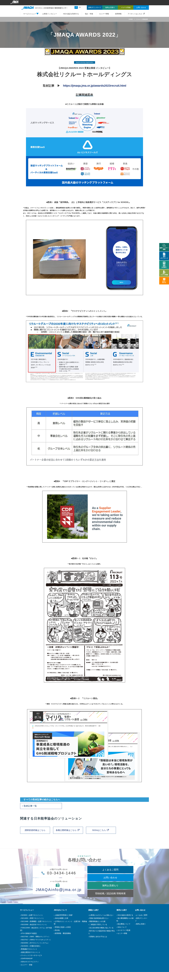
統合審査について (123, 924)
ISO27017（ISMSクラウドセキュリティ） (36, 940)
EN (80, 7)
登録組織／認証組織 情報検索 (110, 893)
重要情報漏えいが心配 (97, 921)
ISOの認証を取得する (71, 14)
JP (76, 7)
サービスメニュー (27, 910)
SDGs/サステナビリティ (30, 962)
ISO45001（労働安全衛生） (31, 946)
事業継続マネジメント (29, 949)
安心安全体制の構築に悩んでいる (101, 928)
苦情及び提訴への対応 (63, 927)
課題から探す (93, 910)
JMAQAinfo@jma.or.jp (59, 889)
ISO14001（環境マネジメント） (32, 918)
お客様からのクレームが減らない (101, 915)
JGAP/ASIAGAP (27, 958)
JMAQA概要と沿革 (61, 918)
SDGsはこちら (99, 830)
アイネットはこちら (135, 14)
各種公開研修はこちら (66, 830)
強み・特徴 (89, 14)
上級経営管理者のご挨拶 (63, 915)
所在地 (57, 930)
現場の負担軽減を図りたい (99, 918)
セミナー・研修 (26, 965)
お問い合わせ (110, 877)
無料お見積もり (110, 885)
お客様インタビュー (49, 14)
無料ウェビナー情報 (164, 248)
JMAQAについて (60, 910)
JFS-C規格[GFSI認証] (29, 933)
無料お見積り (141, 924)
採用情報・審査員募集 (63, 933)
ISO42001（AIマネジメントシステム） (35, 943)
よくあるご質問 (110, 869)
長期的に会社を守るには (98, 936)
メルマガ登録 (164, 274)
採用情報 (118, 14)
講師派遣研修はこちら (35, 830)
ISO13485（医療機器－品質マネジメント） (37, 921)
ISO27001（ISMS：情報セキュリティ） (35, 936)
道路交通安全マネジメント (30, 952)
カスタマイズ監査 (123, 930)
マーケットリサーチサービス (31, 955)
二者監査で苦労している (98, 924)
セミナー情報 (104, 14)
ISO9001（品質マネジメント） (32, 915)
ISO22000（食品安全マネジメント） (34, 924)
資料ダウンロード (164, 257)
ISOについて (122, 927)
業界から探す (122, 910)
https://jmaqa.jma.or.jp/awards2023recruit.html (94, 85)
